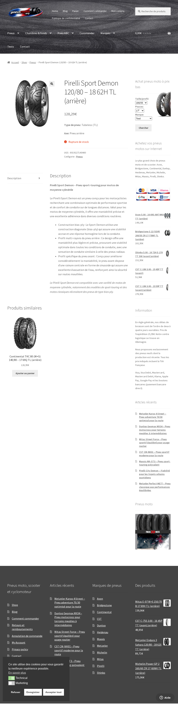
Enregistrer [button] (32, 692)
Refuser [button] (15, 692)
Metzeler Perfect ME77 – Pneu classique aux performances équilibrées (155, 487)
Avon (100, 598)
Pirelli (100, 666)
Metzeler (102, 645)
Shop (24, 62)
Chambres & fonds (36, 33)
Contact (89, 18)
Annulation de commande (27, 636)
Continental (104, 612)
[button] (52, 84)
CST (99, 619)
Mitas (100, 659)
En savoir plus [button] (17, 672)
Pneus (11, 33)
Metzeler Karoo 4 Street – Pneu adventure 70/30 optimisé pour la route (152, 417)
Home (55, 11)
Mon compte (117, 11)
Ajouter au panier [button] (25, 373)
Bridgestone (104, 605)
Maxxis (101, 639)
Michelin (102, 652)
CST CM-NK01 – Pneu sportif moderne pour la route (154, 453)
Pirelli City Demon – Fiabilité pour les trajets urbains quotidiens (154, 474)
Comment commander (95, 11)
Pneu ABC (63, 33)
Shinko (101, 672)
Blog (65, 11)
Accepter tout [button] (53, 692)
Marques (105, 33)
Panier (75, 11)
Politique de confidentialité (66, 18)
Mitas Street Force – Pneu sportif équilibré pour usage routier (154, 443)
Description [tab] (14, 178)
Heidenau (102, 632)
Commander (87, 33)
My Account (18, 642)
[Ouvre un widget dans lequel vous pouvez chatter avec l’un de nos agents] (165, 698)
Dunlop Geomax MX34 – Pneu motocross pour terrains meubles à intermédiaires (154, 430)
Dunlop (101, 625)
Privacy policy (20, 649)
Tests (10, 46)
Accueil (15, 62)
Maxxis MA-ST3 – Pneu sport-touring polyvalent (154, 463)
